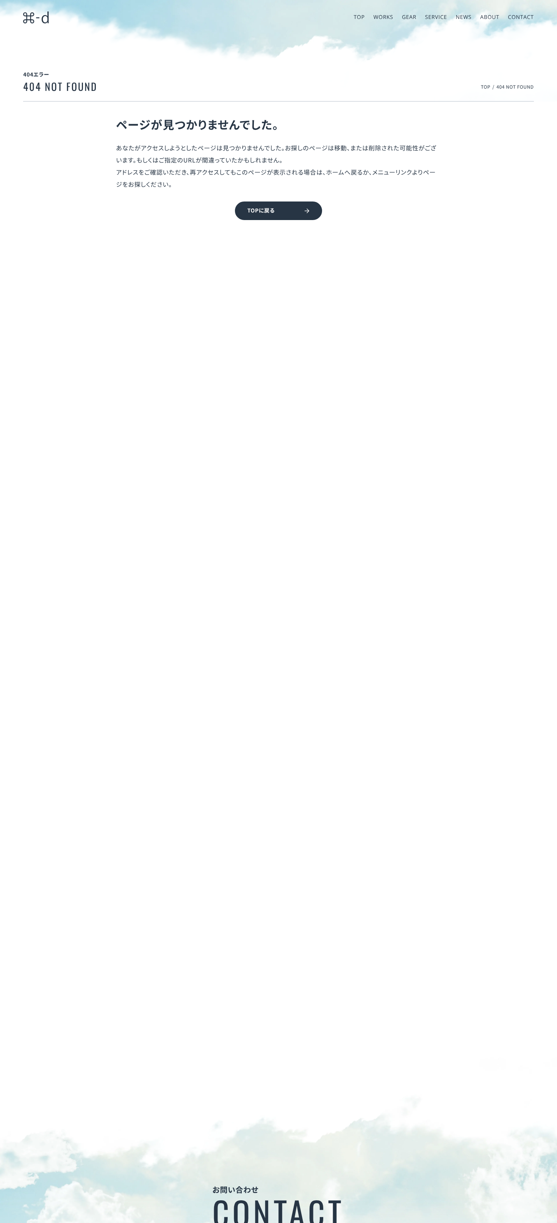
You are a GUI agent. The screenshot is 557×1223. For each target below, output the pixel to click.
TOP (485, 87)
